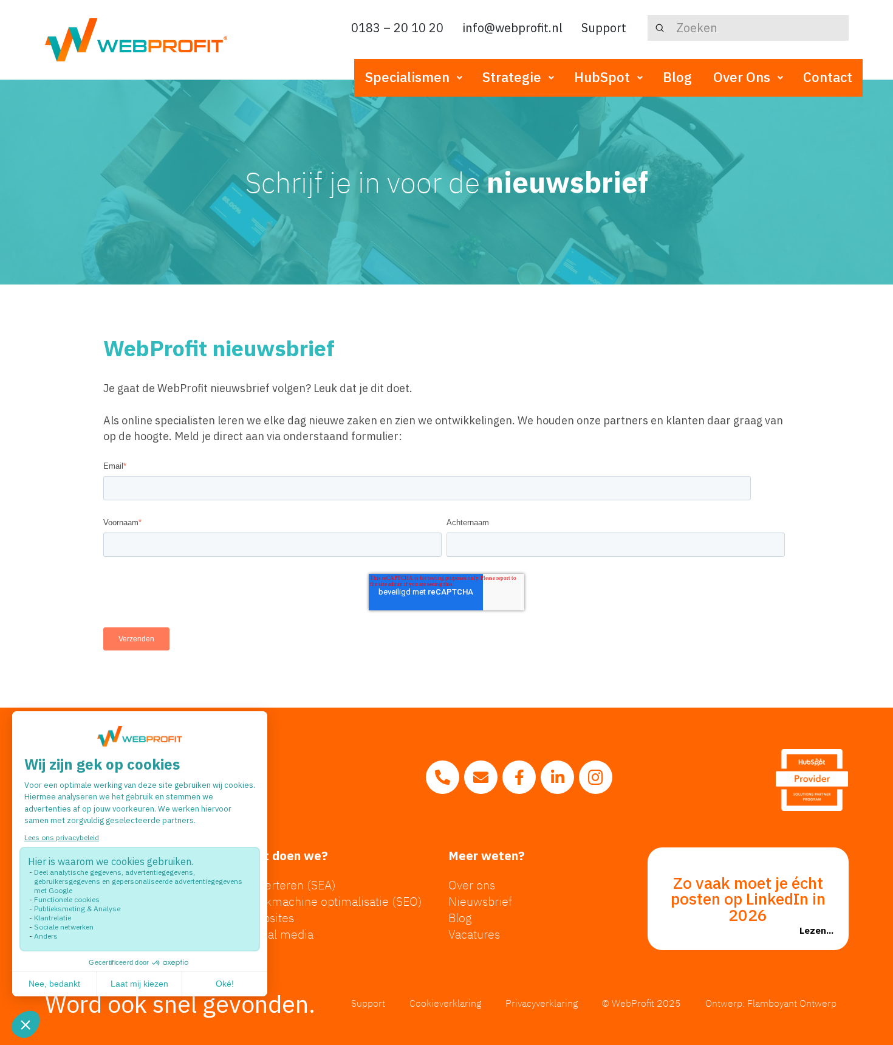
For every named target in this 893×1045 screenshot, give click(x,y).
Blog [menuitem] (460, 917)
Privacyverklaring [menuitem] (541, 1003)
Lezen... (816, 930)
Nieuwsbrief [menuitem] (480, 901)
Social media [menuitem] (279, 934)
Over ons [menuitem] (471, 885)
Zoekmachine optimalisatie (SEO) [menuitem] (333, 901)
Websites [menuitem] (269, 917)
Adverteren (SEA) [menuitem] (290, 885)
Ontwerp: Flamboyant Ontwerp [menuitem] (771, 1003)
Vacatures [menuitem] (474, 934)
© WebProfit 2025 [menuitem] (641, 1003)
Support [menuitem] (368, 1003)
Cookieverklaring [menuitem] (445, 1003)
